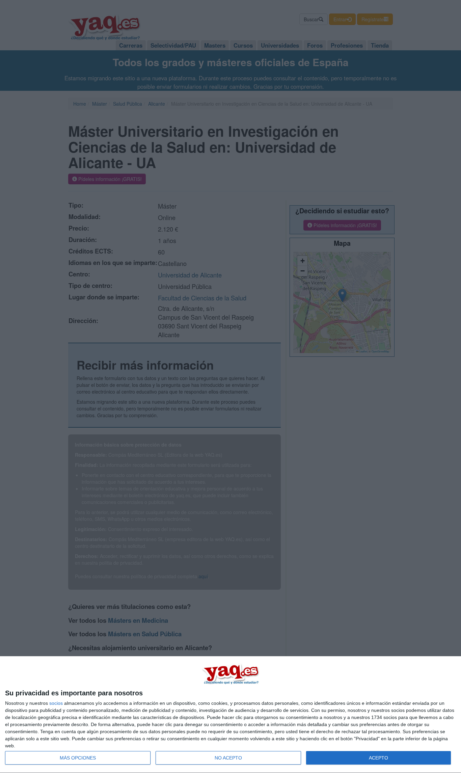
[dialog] (230, 715)
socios (56, 703)
